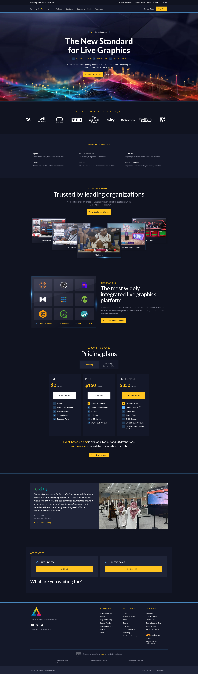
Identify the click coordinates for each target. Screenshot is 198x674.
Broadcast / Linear (129, 629)
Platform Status (140, 2)
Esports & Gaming (129, 616)
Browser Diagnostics (125, 2)
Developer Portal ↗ (106, 626)
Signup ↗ (103, 629)
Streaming (126, 633)
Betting (125, 623)
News (125, 620)
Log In (164, 2)
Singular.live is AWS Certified (41, 629)
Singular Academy (106, 620)
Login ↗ (102, 633)
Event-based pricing (75, 441)
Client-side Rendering (130, 636)
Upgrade (99, 395)
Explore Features (93, 74)
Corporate (126, 626)
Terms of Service (148, 670)
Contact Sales (149, 9)
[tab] (89, 365)
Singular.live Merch (152, 629)
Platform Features (106, 613)
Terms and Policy (152, 626)
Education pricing (77, 446)
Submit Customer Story (154, 623)
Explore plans (101, 455)
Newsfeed (149, 613)
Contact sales (133, 569)
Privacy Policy (160, 670)
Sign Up (161, 9)
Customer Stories (152, 616)
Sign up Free (65, 395)
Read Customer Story (42, 522)
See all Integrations (116, 320)
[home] (40, 9)
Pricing (89, 9)
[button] (59, 8)
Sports (125, 613)
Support (155, 2)
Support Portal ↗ (105, 623)
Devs (149, 2)
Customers (81, 9)
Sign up (109, 74)
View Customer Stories (99, 212)
